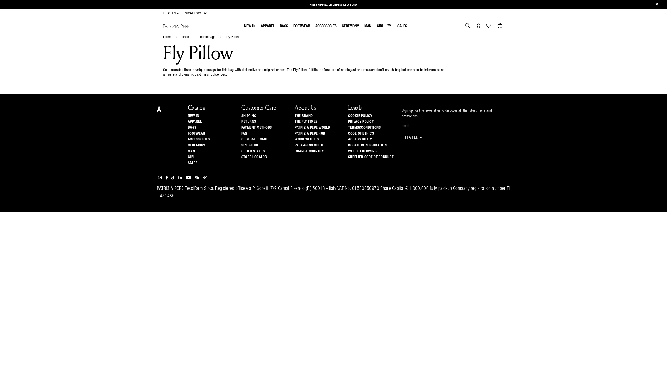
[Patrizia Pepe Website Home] (176, 26)
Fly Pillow (232, 37)
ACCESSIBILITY (360, 139)
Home (167, 37)
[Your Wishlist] (489, 27)
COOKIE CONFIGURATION (367, 145)
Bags (284, 26)
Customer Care (254, 139)
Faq (244, 133)
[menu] (326, 26)
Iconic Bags (207, 37)
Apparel (268, 26)
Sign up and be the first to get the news (333, 3)
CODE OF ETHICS (361, 133)
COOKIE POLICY (360, 116)
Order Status (253, 151)
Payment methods (256, 127)
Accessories (326, 26)
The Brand (304, 116)
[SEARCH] (468, 26)
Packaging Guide (309, 145)
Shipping (248, 116)
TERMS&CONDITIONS (364, 127)
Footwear (301, 26)
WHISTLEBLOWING (362, 151)
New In (250, 26)
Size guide (250, 145)
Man (368, 26)
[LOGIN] (478, 26)
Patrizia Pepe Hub (310, 133)
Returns (248, 121)
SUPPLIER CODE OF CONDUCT (371, 157)
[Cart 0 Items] (500, 26)
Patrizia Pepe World (312, 127)
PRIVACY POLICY (361, 121)
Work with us (307, 139)
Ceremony (350, 26)
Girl (384, 25)
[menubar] (325, 26)
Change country (309, 151)
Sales (402, 26)
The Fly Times (306, 121)
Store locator (254, 157)
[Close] (656, 4)
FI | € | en (170, 13)
